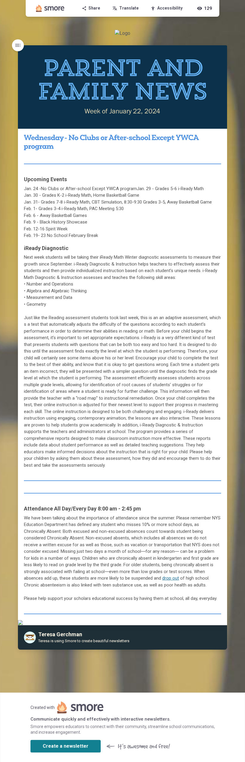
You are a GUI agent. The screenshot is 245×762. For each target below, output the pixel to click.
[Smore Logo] (50, 8)
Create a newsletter (65, 746)
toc (18, 45)
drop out (170, 578)
